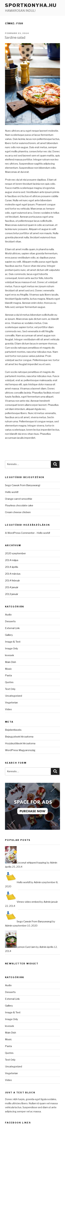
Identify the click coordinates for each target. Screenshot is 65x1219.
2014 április (11, 567)
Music (8, 668)
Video (8, 709)
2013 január (11, 594)
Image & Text (12, 641)
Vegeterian (11, 702)
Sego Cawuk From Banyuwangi (22, 485)
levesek (9, 655)
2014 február (12, 580)
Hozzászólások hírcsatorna (20, 743)
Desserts (10, 621)
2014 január (11, 587)
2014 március (12, 573)
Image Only (11, 648)
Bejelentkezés (13, 729)
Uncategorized (13, 695)
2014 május (11, 560)
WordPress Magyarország (20, 750)
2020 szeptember (15, 553)
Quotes (9, 682)
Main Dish (10, 662)
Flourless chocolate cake (19, 505)
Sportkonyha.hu (31, 5)
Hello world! (11, 492)
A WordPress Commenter (20, 532)
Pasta (8, 675)
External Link (12, 628)
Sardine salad (15, 38)
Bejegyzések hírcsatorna (19, 736)
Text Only (10, 689)
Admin (53, 862)
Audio (8, 614)
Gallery (9, 634)
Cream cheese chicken (18, 512)
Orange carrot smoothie (18, 498)
